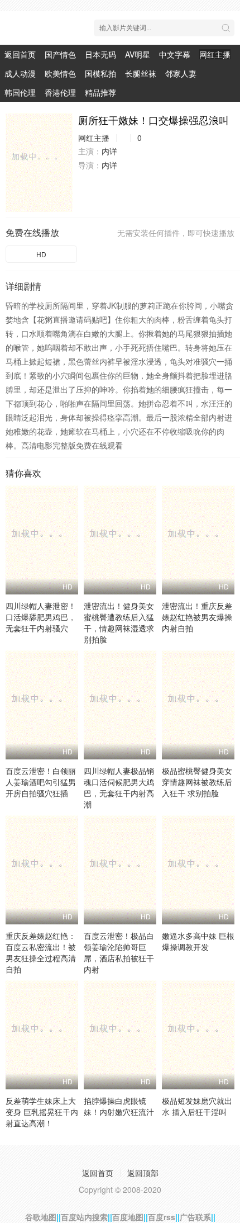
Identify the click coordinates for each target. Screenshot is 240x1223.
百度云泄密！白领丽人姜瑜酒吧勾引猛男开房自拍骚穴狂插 (41, 782)
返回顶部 (143, 1172)
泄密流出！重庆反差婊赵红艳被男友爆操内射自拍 (197, 617)
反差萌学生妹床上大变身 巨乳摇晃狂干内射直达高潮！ (42, 1111)
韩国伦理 (20, 92)
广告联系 (195, 1216)
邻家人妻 (180, 73)
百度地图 (127, 1216)
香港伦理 (60, 92)
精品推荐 (100, 92)
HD (41, 254)
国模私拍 (100, 73)
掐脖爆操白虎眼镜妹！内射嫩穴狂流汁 (119, 1106)
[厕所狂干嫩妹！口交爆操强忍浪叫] (39, 162)
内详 (109, 151)
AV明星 (137, 54)
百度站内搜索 (84, 1216)
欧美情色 (60, 73)
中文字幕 (174, 54)
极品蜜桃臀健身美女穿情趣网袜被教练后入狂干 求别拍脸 (197, 782)
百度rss (161, 1216)
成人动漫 (20, 73)
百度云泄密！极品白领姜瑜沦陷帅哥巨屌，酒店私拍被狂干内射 (119, 952)
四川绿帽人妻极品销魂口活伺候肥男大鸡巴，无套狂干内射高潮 (119, 787)
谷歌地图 (40, 1216)
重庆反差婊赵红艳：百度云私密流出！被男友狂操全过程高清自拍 (41, 952)
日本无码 (100, 54)
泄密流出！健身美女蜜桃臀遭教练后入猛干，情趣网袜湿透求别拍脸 (119, 622)
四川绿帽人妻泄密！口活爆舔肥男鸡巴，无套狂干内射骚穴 (41, 617)
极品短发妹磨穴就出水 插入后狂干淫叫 (197, 1106)
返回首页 (20, 54)
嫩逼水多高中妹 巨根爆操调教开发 (198, 941)
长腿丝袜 (140, 73)
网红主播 (215, 54)
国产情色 (60, 54)
